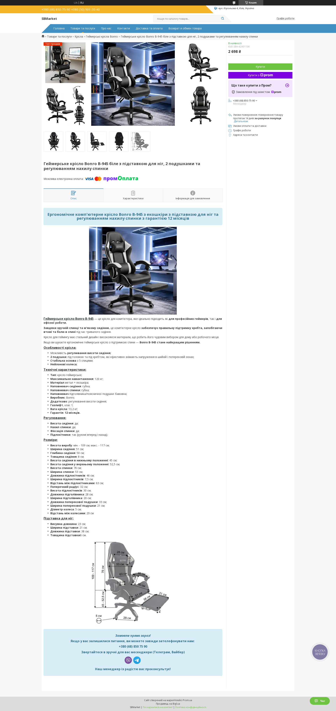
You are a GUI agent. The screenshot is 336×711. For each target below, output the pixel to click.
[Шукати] (222, 18)
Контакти (123, 28)
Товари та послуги (82, 28)
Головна (59, 28)
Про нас (106, 28)
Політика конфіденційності (190, 707)
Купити (260, 66)
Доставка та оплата (149, 28)
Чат (322, 700)
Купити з (253, 75)
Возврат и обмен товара (185, 28)
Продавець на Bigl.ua (168, 703)
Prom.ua (187, 700)
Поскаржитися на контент (158, 707)
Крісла (79, 36)
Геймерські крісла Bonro (102, 36)
